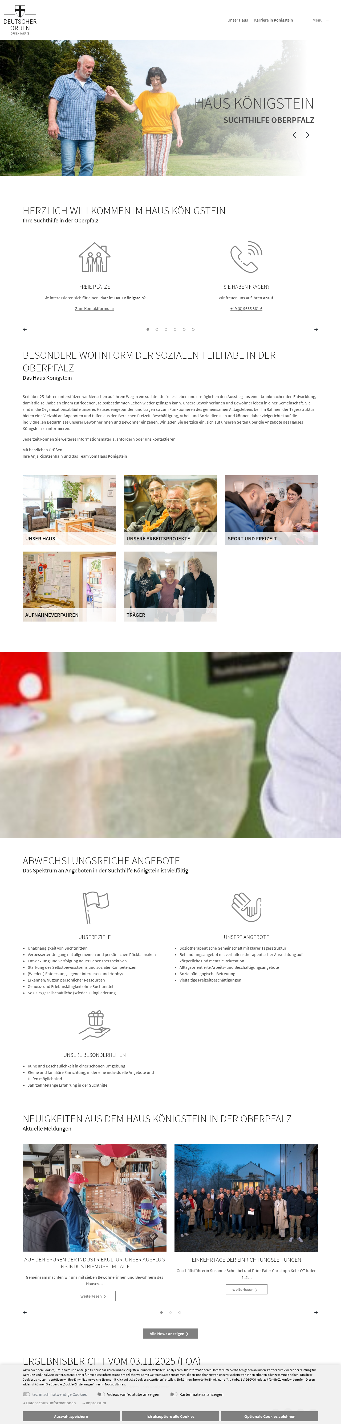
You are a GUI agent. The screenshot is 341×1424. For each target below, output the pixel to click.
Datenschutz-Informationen (50, 1402)
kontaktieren (164, 439)
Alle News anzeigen (167, 1333)
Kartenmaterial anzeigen (202, 1394)
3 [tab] (166, 329)
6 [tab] (193, 329)
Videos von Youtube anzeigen (133, 1394)
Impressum (95, 1402)
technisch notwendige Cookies (59, 1394)
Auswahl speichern (71, 1416)
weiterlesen (91, 1296)
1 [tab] (147, 329)
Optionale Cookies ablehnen (269, 1416)
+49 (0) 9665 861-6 (246, 308)
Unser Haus (238, 20)
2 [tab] (157, 329)
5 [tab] (184, 329)
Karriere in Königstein (273, 20)
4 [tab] (175, 329)
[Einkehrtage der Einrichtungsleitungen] (246, 1198)
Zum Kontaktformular (94, 308)
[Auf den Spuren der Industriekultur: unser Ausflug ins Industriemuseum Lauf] (95, 1198)
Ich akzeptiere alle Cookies (170, 1416)
